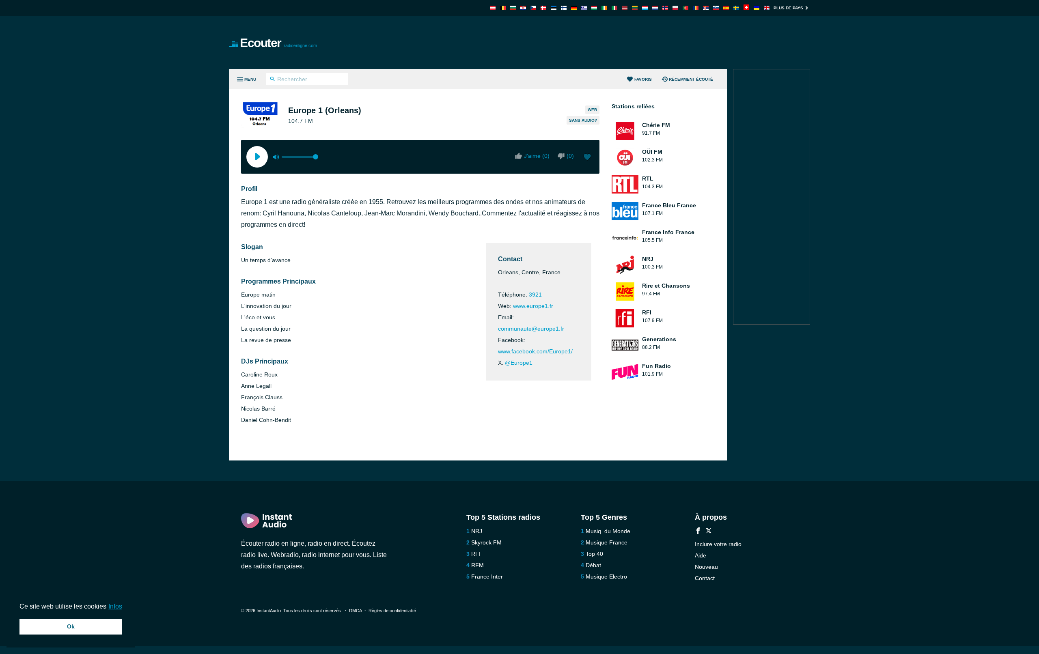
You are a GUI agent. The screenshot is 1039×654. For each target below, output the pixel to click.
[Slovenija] (716, 7)
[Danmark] (543, 7)
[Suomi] (564, 7)
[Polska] (675, 7)
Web (592, 110)
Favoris (643, 79)
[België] (503, 7)
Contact (705, 578)
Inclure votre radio (718, 544)
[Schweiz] (746, 7)
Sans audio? (583, 120)
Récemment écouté (691, 79)
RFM (477, 565)
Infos (115, 606)
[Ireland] (604, 7)
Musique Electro (606, 576)
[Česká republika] (533, 7)
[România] (695, 7)
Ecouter (278, 42)
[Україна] (756, 7)
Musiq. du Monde (608, 531)
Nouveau (706, 567)
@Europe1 (518, 362)
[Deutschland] (574, 7)
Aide (700, 555)
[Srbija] (706, 7)
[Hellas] (584, 7)
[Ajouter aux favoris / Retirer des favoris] (587, 158)
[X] (708, 531)
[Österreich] (493, 7)
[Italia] (614, 7)
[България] (513, 7)
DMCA (355, 610)
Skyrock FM (486, 542)
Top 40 (594, 554)
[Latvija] (624, 7)
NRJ (476, 531)
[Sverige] (736, 7)
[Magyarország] (594, 7)
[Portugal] (685, 7)
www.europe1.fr (533, 306)
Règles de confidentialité (392, 610)
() (570, 156)
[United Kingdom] (767, 7)
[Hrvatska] (523, 7)
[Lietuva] (635, 7)
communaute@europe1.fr (531, 328)
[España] (726, 7)
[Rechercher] (272, 80)
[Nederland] (655, 7)
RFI (476, 554)
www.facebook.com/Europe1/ (535, 351)
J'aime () (537, 156)
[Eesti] (553, 7)
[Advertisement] (611, 42)
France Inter (487, 576)
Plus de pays (788, 8)
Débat (593, 565)
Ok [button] (71, 626)
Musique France (606, 542)
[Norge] (665, 7)
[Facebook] (698, 531)
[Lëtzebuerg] (645, 7)
